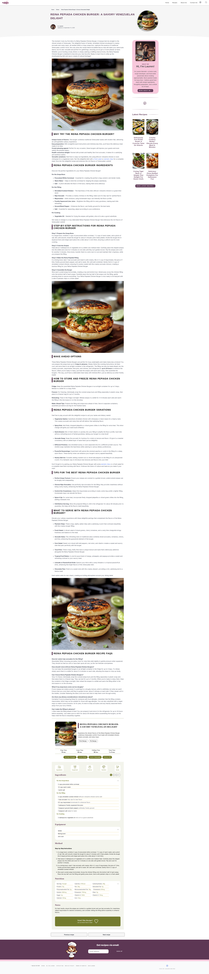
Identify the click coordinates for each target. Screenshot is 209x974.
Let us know (81, 922)
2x (113, 775)
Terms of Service (81, 965)
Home (167, 2)
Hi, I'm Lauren (50, 965)
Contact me (193, 2)
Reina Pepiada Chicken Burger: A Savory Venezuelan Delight (75, 9)
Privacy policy (69, 965)
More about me (145, 90)
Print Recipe (83, 741)
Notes (117, 770)
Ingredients (59, 770)
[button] (118, 780)
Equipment (75, 770)
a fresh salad (97, 159)
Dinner (57, 9)
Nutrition (104, 770)
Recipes (174, 2)
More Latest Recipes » (145, 186)
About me (184, 2)
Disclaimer (91, 965)
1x (111, 775)
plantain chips (108, 159)
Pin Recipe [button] (93, 741)
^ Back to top (35, 965)
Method (90, 770)
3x (116, 775)
